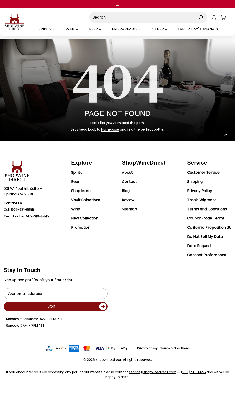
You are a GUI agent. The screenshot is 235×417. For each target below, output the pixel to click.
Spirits (76, 172)
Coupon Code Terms (206, 218)
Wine (75, 209)
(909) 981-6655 (193, 372)
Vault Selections (85, 200)
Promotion (80, 227)
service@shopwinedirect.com (152, 372)
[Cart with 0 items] (225, 17)
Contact (129, 181)
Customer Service (203, 172)
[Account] (214, 17)
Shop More (81, 190)
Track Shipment (201, 200)
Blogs (126, 190)
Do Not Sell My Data (205, 236)
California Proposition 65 (209, 227)
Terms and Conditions (207, 209)
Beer (75, 181)
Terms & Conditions (175, 348)
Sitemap (129, 209)
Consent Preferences (206, 255)
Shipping (195, 181)
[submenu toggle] (57, 29)
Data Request (199, 245)
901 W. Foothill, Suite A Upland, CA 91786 (23, 191)
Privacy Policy (199, 190)
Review (128, 200)
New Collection (84, 218)
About (127, 172)
